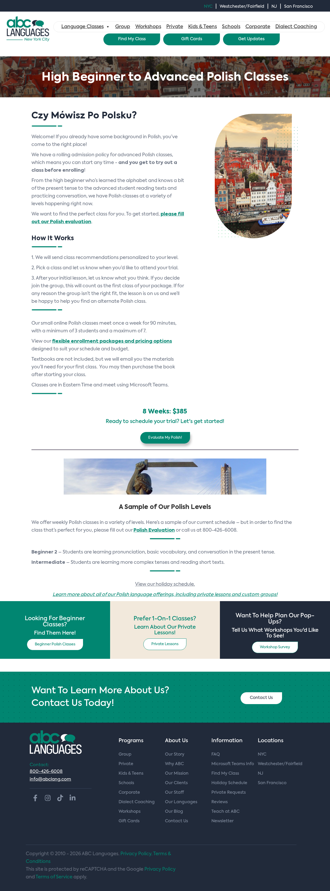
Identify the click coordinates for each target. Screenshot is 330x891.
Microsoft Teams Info (232, 764)
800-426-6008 (46, 771)
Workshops (148, 26)
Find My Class (132, 39)
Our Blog (174, 812)
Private (174, 26)
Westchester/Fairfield (242, 7)
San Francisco (298, 7)
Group (122, 26)
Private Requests (228, 793)
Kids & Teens (202, 26)
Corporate (257, 26)
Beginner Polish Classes (55, 644)
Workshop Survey (275, 647)
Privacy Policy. (136, 854)
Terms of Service (54, 877)
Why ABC (174, 764)
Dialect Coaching (296, 26)
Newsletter (222, 821)
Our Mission (176, 774)
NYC (208, 7)
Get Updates (251, 39)
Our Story (174, 754)
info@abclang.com (50, 779)
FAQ (215, 754)
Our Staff (174, 793)
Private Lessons (164, 644)
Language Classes (82, 26)
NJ (274, 7)
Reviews (219, 802)
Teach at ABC (225, 812)
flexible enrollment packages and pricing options (112, 341)
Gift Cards (191, 39)
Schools (231, 26)
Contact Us (261, 698)
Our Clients (176, 783)
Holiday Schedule (229, 783)
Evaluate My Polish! (165, 437)
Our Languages (181, 802)
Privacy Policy (160, 869)
